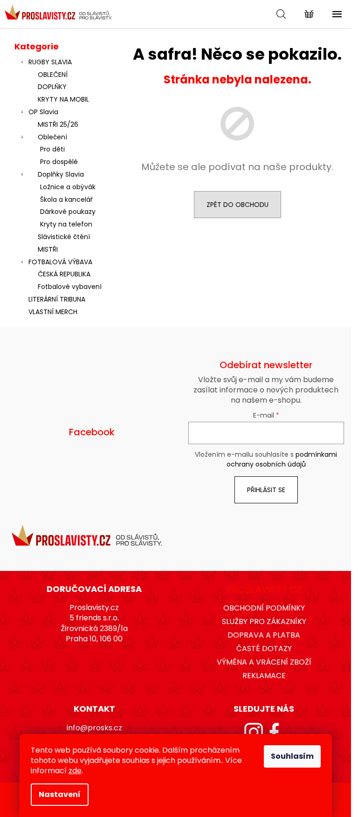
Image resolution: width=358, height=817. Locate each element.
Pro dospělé (59, 161)
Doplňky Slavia (61, 174)
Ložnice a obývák (68, 187)
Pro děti (52, 149)
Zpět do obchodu (237, 204)
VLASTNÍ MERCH (52, 311)
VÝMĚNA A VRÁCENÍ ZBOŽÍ (264, 662)
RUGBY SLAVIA (50, 62)
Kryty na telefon (66, 224)
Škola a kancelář (66, 199)
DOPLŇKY (52, 86)
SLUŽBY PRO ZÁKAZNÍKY (264, 621)
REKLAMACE (264, 675)
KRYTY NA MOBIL (63, 99)
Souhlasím (292, 756)
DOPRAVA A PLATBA (263, 635)
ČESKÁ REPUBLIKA (64, 274)
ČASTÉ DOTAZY (264, 648)
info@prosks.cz (94, 728)
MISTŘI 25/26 (58, 124)
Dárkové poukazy (68, 211)
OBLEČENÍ (53, 74)
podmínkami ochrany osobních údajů (282, 459)
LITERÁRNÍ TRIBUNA (56, 299)
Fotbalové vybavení (70, 286)
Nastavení (60, 794)
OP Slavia (43, 112)
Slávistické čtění (64, 236)
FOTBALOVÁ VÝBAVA (60, 262)
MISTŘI (48, 249)
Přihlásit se (266, 489)
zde (75, 770)
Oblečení (52, 137)
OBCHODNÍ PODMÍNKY (264, 608)
